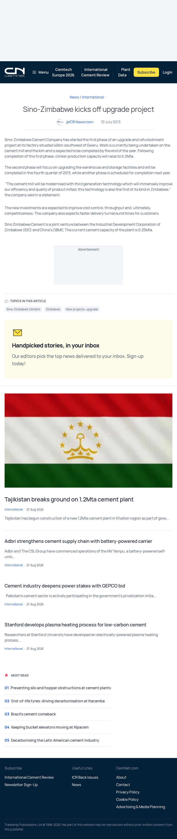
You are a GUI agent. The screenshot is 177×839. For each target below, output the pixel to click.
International (93, 97)
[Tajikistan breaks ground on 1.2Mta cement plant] (88, 440)
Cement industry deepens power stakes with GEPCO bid (65, 586)
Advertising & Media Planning (140, 806)
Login (167, 72)
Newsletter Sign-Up (21, 784)
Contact (123, 784)
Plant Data (124, 72)
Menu (43, 72)
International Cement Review (95, 72)
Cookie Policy (127, 799)
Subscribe (146, 72)
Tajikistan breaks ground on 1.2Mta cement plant (69, 499)
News (74, 97)
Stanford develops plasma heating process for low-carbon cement (75, 625)
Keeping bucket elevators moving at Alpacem (50, 727)
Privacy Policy (127, 792)
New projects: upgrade (82, 309)
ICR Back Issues (85, 777)
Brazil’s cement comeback (33, 714)
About (121, 777)
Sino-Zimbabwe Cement (23, 309)
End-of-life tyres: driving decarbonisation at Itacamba (58, 700)
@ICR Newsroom (80, 121)
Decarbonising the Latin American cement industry (55, 740)
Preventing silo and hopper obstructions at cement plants (61, 687)
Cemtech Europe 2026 (63, 72)
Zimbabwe (53, 309)
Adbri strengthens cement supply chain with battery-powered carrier (78, 541)
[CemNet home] (15, 72)
